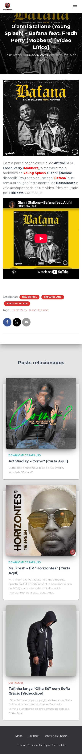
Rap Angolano (52, 297)
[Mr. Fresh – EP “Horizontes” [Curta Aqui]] (41, 520)
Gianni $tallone (38, 310)
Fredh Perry (19, 310)
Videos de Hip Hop (17, 303)
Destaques (16, 682)
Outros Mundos (56, 736)
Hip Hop (34, 736)
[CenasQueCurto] (9, 6)
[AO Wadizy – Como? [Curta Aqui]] (41, 413)
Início (18, 736)
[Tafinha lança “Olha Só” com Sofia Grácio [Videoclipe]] (41, 640)
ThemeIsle (59, 745)
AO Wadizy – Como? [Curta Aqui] (38, 461)
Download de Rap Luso (25, 455)
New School (29, 297)
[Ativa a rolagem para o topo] (74, 746)
